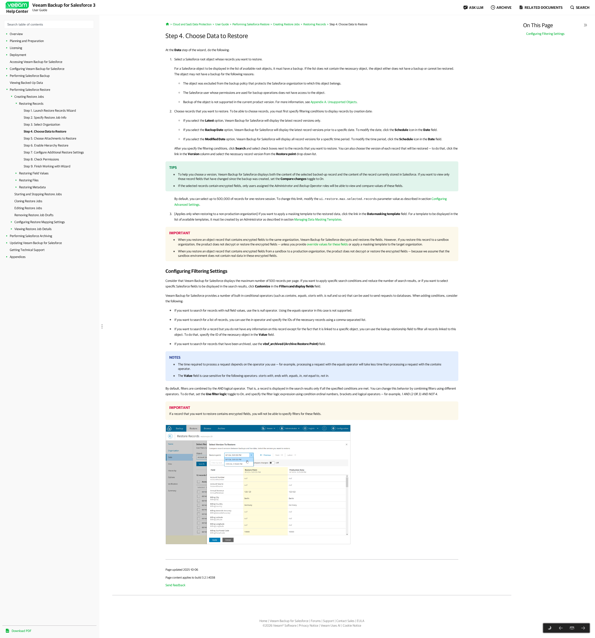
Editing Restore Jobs (28, 208)
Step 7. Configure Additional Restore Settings (54, 152)
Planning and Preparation (27, 41)
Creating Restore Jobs (29, 96)
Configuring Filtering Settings (545, 34)
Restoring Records (31, 103)
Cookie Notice (352, 625)
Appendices (18, 257)
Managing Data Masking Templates (317, 219)
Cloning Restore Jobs (28, 201)
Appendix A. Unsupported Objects (334, 102)
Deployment (18, 55)
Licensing (16, 48)
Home (263, 621)
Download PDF (21, 631)
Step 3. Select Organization (42, 124)
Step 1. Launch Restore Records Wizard (50, 110)
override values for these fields (327, 244)
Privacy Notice (308, 625)
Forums (316, 621)
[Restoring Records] (258, 484)
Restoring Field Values (34, 173)
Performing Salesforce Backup (30, 76)
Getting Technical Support (27, 250)
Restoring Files (29, 180)
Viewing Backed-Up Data (26, 83)
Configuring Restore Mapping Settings (39, 222)
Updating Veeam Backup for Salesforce (36, 243)
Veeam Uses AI (330, 625)
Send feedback (175, 585)
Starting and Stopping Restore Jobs (38, 194)
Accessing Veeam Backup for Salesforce (36, 62)
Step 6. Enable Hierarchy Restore (46, 145)
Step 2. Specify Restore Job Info (45, 117)
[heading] (311, 271)
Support (328, 621)
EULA (360, 621)
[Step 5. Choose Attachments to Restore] (583, 628)
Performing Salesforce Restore (30, 89)
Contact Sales (345, 621)
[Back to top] (572, 628)
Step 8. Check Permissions (41, 159)
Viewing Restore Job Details (33, 229)
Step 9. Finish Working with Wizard (47, 166)
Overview (16, 34)
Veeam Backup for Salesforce (289, 621)
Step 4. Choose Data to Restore (45, 131)
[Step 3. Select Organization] (561, 628)
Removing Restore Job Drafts (33, 215)
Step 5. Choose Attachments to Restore (50, 138)
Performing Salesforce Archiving (31, 236)
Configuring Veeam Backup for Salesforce (37, 69)
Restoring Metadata (32, 187)
